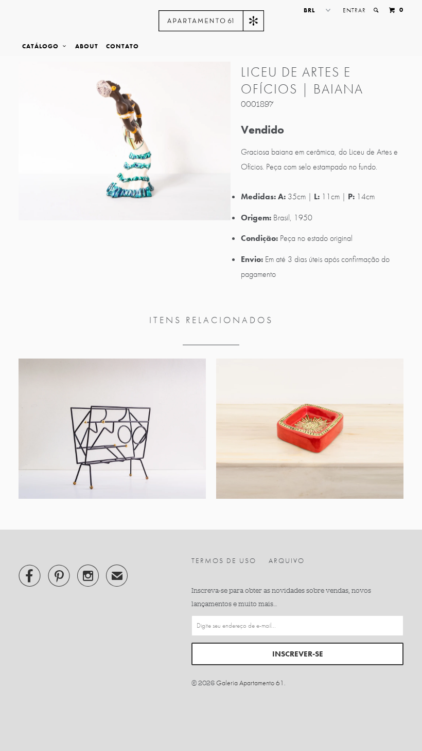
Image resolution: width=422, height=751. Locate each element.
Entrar (354, 10)
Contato (122, 46)
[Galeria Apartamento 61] (211, 20)
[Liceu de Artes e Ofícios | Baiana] (125, 141)
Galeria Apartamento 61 (250, 682)
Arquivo (287, 560)
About (86, 46)
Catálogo (42, 46)
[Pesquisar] (377, 10)
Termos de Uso (223, 560)
